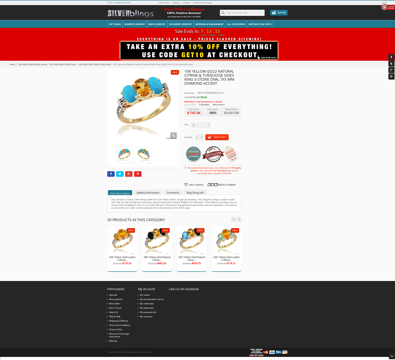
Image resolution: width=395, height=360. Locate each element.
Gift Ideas (115, 24)
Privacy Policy (116, 329)
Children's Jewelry (180, 24)
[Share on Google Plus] (129, 174)
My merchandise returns (152, 299)
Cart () (281, 12)
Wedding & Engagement (209, 24)
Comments (173, 192)
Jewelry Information (148, 192)
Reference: (189, 93)
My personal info (148, 312)
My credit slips (147, 303)
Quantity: (188, 137)
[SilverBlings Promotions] (197, 48)
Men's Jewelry (157, 24)
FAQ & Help (115, 316)
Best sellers (114, 303)
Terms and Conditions (119, 325)
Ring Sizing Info (195, 192)
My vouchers (146, 316)
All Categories (236, 24)
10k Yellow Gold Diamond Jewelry (33, 64)
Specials (113, 295)
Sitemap (176, 3)
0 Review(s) (204, 104)
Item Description (120, 193)
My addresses (147, 308)
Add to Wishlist (196, 185)
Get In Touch (164, 3)
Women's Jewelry (134, 24)
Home (12, 64)
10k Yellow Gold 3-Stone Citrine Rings (95, 64)
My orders (145, 295)
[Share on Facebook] (111, 174)
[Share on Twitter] (120, 174)
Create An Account (123, 3)
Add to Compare (223, 184)
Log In (109, 3)
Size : (187, 124)
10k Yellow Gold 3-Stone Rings (63, 64)
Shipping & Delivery (118, 321)
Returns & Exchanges (203, 3)
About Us (113, 312)
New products (116, 299)
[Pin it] (137, 174)
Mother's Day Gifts (260, 24)
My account (146, 289)
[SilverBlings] (130, 14)
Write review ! (219, 104)
